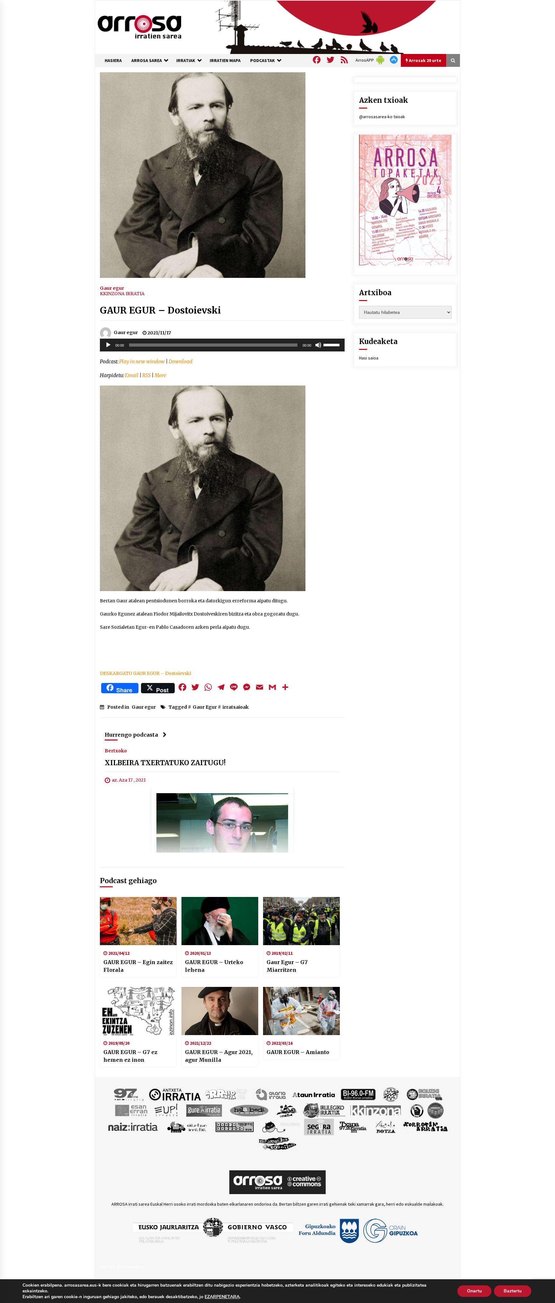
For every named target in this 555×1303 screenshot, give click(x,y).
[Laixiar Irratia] (435, 1110)
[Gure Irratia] (204, 1110)
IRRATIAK (185, 60)
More (160, 375)
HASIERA (113, 60)
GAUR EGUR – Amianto (298, 1052)
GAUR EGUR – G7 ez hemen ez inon (130, 1056)
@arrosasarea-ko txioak (382, 117)
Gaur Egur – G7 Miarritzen (287, 966)
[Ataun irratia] (313, 1094)
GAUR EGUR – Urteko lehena (214, 966)
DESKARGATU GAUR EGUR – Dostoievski (145, 673)
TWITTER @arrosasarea (122, 1267)
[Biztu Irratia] (391, 1094)
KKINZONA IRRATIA (122, 294)
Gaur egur (112, 287)
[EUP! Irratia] (166, 1110)
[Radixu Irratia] (280, 1127)
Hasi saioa (368, 358)
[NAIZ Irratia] (133, 1127)
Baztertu (513, 1291)
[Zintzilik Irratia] (277, 1143)
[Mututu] (318, 345)
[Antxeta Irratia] (175, 1094)
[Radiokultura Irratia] (234, 1127)
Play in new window (142, 362)
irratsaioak (236, 707)
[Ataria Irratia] (271, 1094)
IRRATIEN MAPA (225, 60)
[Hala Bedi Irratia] (249, 1110)
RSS (146, 375)
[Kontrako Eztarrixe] (416, 1110)
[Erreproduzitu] (108, 345)
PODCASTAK (262, 60)
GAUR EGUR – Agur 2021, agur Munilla (218, 1056)
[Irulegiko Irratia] (324, 1110)
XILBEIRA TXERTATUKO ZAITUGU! (165, 763)
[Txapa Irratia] (353, 1127)
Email (131, 375)
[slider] (332, 344)
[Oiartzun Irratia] (187, 1127)
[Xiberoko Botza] (385, 1127)
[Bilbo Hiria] (358, 1094)
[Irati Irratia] (287, 1110)
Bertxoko (116, 750)
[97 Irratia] (129, 1094)
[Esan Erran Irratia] (130, 1110)
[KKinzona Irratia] (376, 1110)
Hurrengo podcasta (131, 734)
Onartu (474, 1291)
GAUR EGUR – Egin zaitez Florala (138, 966)
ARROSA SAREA (146, 60)
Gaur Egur (205, 707)
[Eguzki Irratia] (424, 1094)
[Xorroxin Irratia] (425, 1127)
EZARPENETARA (222, 1297)
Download (180, 362)
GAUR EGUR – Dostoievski (160, 310)
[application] (222, 345)
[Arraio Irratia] (226, 1094)
